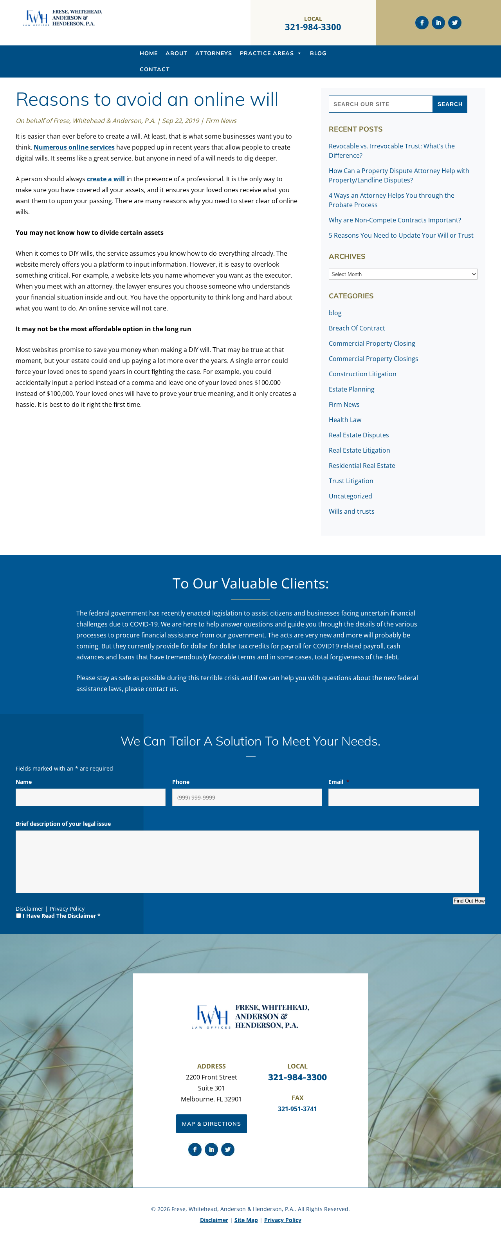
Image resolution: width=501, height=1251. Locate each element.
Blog (318, 53)
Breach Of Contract (357, 328)
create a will (106, 179)
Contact (155, 69)
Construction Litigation (362, 374)
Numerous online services (74, 147)
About (176, 53)
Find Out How (469, 901)
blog (335, 313)
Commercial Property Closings (373, 358)
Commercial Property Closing (372, 343)
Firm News (220, 120)
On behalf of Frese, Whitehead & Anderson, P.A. (85, 120)
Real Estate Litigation (359, 450)
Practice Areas (267, 53)
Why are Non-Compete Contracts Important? (395, 220)
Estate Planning (352, 389)
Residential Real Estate (362, 465)
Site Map (246, 1220)
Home (149, 53)
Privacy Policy (67, 908)
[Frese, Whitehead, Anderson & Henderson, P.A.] (62, 24)
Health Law (345, 419)
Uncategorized (350, 496)
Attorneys (213, 53)
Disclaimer (29, 908)
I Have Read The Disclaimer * (62, 915)
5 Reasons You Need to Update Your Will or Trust (401, 235)
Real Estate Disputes (359, 435)
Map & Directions (211, 1123)
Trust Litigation (351, 481)
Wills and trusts (352, 511)
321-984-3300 (313, 26)
